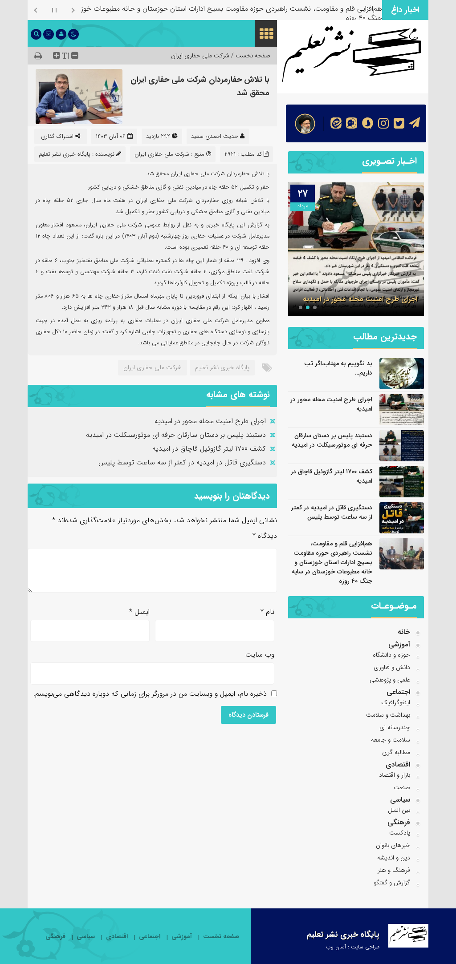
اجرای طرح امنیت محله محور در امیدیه (210, 421)
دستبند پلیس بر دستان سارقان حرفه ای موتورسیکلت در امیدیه (176, 434)
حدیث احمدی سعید (214, 136)
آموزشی (399, 644)
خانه (404, 631)
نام (267, 611)
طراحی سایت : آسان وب (352, 947)
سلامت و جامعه (390, 740)
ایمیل (139, 611)
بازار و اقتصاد (394, 775)
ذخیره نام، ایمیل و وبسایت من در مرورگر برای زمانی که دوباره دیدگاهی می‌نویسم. (150, 693)
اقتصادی (398, 764)
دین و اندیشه (393, 858)
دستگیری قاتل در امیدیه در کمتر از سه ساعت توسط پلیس (182, 462)
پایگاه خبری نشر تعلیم (222, 367)
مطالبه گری (396, 752)
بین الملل (399, 810)
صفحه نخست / (249, 56)
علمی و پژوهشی (390, 680)
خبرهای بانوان (393, 845)
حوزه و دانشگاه (391, 655)
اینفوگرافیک (395, 702)
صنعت (402, 787)
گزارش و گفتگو (392, 882)
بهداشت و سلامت (388, 715)
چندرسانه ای (394, 727)
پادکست (399, 833)
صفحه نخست (221, 936)
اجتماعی (398, 692)
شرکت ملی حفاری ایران (200, 56)
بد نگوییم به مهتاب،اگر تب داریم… (338, 368)
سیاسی (400, 799)
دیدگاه (264, 535)
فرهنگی (398, 822)
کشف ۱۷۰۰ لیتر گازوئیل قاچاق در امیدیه (209, 448)
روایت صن (367, 8)
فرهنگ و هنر (394, 870)
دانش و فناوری (392, 667)
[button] (314, 307)
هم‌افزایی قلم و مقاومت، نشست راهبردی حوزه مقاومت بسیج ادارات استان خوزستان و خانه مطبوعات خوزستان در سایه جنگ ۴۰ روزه (332, 562)
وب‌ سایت (259, 654)
